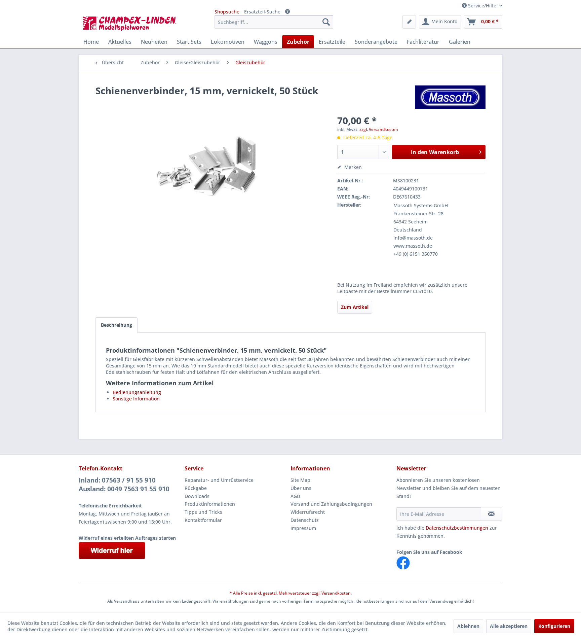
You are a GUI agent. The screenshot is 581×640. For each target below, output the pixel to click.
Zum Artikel (355, 307)
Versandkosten (336, 593)
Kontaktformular (203, 520)
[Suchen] (326, 22)
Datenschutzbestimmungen (457, 528)
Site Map (300, 480)
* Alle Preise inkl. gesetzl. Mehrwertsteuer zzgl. (275, 593)
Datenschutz (304, 520)
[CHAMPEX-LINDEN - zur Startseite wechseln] (132, 23)
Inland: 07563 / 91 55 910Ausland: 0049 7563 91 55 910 (124, 484)
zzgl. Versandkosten (378, 129)
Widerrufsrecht (307, 512)
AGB (295, 496)
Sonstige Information (136, 398)
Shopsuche (227, 11)
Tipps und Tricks (203, 512)
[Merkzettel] (409, 22)
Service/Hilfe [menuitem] (482, 5)
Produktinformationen (210, 504)
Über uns (300, 488)
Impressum (303, 528)
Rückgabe (196, 488)
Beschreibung (116, 325)
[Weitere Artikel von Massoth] (450, 97)
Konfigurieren (554, 626)
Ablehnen (468, 626)
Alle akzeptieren (509, 626)
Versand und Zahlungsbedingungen (331, 504)
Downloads (197, 496)
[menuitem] (274, 22)
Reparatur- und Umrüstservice (219, 480)
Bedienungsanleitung (137, 392)
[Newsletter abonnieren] (491, 514)
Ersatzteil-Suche (262, 11)
